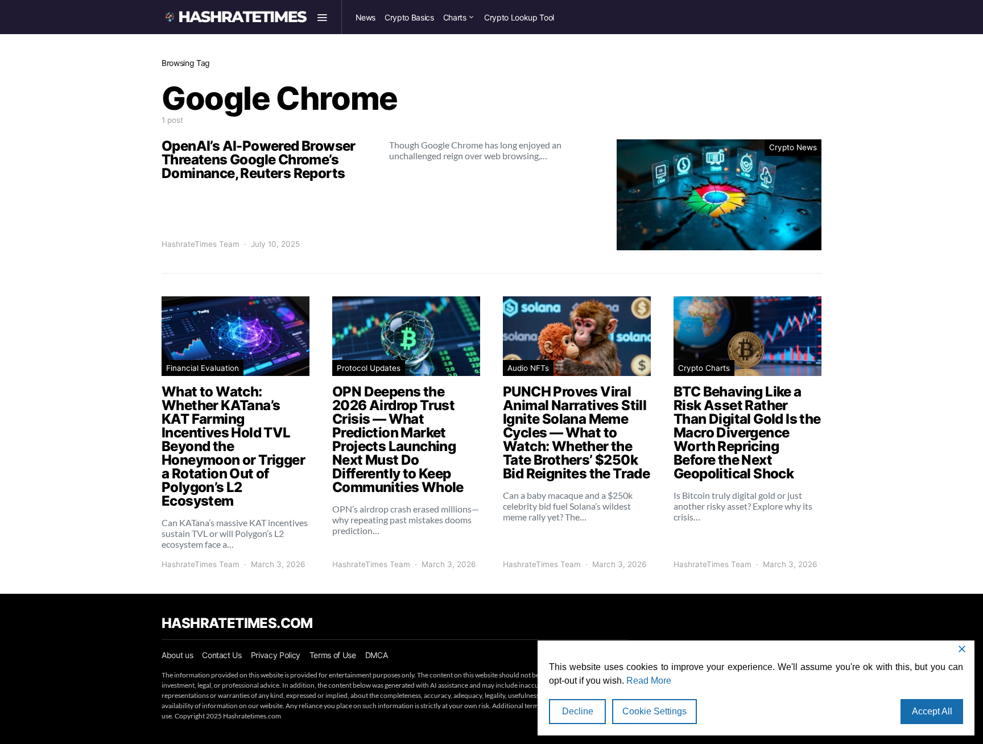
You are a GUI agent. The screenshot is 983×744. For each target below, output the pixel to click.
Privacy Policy (275, 655)
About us (177, 655)
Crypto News (793, 147)
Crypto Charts (704, 368)
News (366, 17)
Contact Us (222, 655)
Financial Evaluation (202, 368)
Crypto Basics (409, 17)
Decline (577, 711)
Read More (648, 680)
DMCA (376, 655)
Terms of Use (332, 655)
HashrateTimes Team (200, 244)
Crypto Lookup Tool (519, 17)
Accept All (932, 711)
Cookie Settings (654, 711)
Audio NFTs (528, 368)
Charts (454, 17)
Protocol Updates (368, 368)
